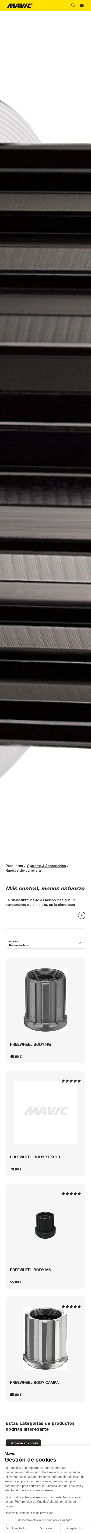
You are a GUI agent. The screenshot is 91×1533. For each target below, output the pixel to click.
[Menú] (81, 5)
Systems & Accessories (46, 866)
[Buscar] (73, 5)
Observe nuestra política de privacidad (29, 1513)
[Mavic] (20, 5)
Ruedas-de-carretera (23, 870)
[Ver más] (81, 915)
